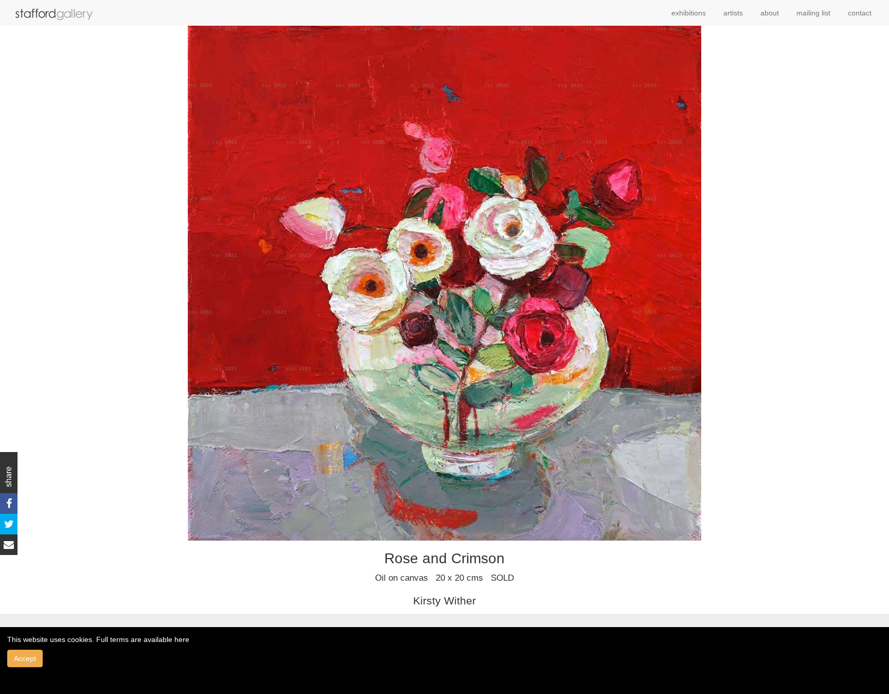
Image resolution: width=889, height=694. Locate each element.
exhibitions (688, 13)
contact (860, 13)
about (769, 13)
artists (733, 13)
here (181, 639)
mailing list (813, 13)
